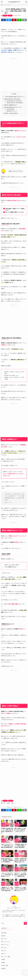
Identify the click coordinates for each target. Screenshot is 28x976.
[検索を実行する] (25, 923)
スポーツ (10, 15)
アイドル (5, 938)
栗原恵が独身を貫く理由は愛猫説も (15, 102)
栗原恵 (8, 803)
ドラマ (4, 953)
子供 (4, 803)
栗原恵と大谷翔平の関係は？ (12, 113)
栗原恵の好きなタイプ (12, 111)
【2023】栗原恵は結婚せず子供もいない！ (15, 96)
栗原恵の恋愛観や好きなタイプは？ (13, 107)
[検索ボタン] (26, 2)
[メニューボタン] (2, 2)
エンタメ (5, 15)
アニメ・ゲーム (6, 941)
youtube (4, 932)
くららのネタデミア (14, 2)
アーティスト (6, 944)
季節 (4, 959)
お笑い (4, 935)
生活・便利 (5, 965)
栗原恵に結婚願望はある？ (11, 105)
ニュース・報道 (6, 956)
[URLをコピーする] (24, 20)
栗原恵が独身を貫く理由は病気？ (13, 99)
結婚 (12, 803)
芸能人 (4, 968)
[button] (3, 20)
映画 (4, 962)
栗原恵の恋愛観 (10, 109)
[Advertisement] (14, 73)
